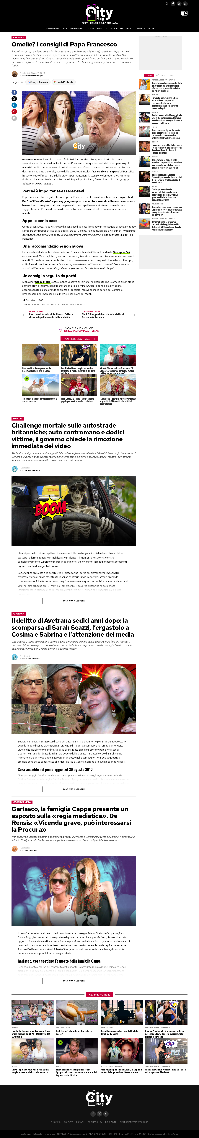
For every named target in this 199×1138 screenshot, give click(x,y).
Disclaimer (111, 1122)
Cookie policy (95, 1122)
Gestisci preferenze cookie (134, 1122)
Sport (129, 28)
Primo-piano (69, 305)
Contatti (68, 1122)
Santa (81, 305)
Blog (151, 28)
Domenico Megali (34, 75)
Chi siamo (56, 1122)
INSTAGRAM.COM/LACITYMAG (81, 330)
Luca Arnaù (31, 850)
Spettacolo (116, 28)
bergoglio (34, 305)
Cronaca (140, 28)
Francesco (77, 163)
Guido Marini (43, 282)
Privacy (80, 1122)
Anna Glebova (33, 470)
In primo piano (53, 28)
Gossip (90, 28)
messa (46, 305)
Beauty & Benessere (73, 28)
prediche (56, 305)
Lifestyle (102, 28)
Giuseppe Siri (121, 252)
